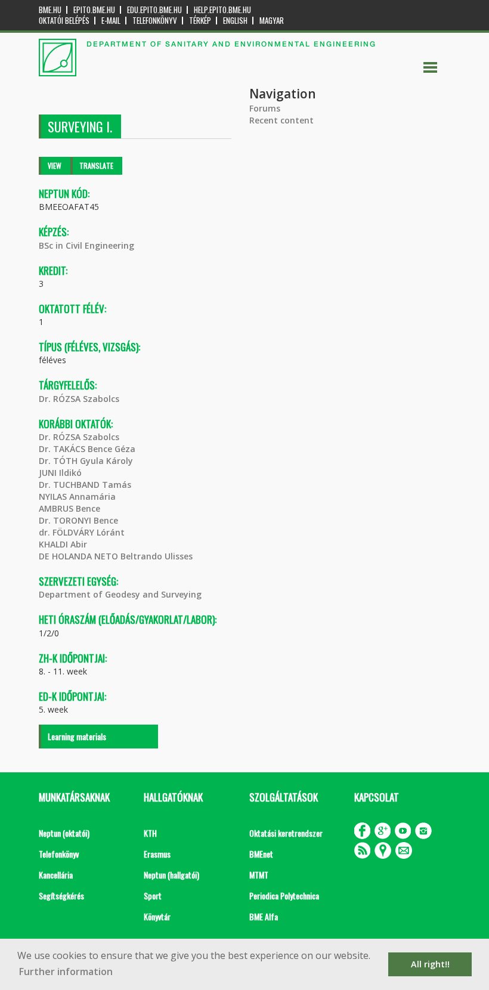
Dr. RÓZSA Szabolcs (79, 398)
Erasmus (157, 853)
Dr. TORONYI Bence (78, 520)
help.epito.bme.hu (222, 10)
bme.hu (50, 10)
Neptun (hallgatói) (171, 874)
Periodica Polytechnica (284, 895)
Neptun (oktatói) (64, 833)
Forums (264, 108)
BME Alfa (263, 916)
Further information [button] (66, 971)
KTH (150, 833)
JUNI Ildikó (60, 472)
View (54, 165)
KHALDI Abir (63, 544)
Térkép (200, 20)
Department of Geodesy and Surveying (120, 594)
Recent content (281, 120)
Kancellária (56, 874)
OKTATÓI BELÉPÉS (64, 20)
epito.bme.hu (94, 10)
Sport (153, 895)
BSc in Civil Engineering (86, 245)
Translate (96, 165)
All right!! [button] (430, 964)
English (235, 20)
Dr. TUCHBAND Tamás (85, 484)
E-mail (110, 20)
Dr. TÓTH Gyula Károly (86, 460)
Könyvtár (157, 916)
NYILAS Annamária (77, 496)
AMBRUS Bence (69, 508)
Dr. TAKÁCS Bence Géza (87, 448)
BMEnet (261, 853)
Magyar (271, 20)
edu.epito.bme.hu (154, 10)
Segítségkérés (61, 895)
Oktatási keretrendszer (286, 833)
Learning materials (77, 736)
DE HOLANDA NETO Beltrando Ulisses (116, 556)
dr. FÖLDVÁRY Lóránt (82, 532)
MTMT (258, 874)
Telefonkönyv (154, 20)
